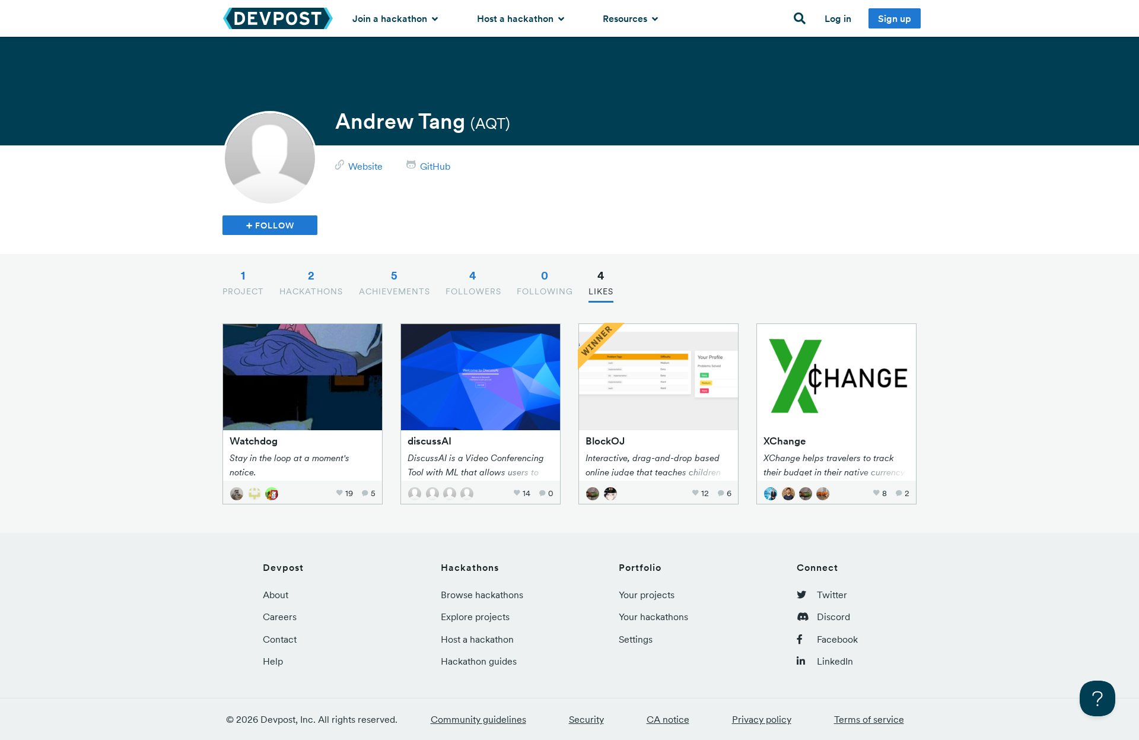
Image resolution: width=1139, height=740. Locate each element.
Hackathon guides (479, 661)
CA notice (668, 719)
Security (586, 719)
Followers (473, 282)
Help (273, 661)
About (275, 595)
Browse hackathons (482, 595)
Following (545, 282)
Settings (636, 639)
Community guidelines (478, 719)
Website (365, 166)
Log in (838, 18)
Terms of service (869, 719)
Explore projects (475, 617)
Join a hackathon (390, 18)
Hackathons (311, 282)
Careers (280, 617)
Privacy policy (761, 719)
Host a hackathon (516, 18)
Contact (280, 639)
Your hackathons (653, 617)
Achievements (394, 282)
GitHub (435, 166)
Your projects (647, 595)
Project (243, 282)
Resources (626, 18)
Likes (600, 282)
